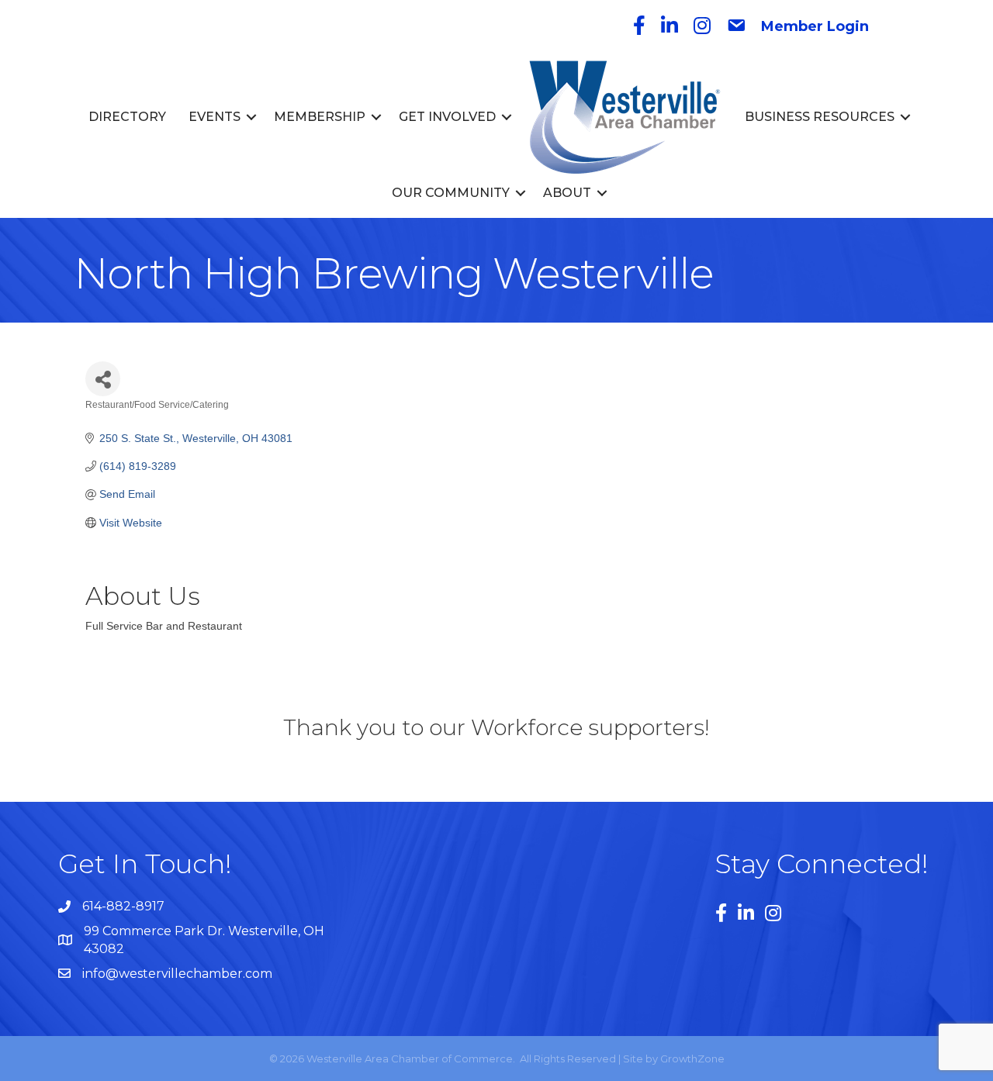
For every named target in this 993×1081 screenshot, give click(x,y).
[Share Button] (102, 378)
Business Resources (819, 116)
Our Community (451, 192)
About (567, 192)
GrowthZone (692, 1058)
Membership (319, 116)
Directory (127, 116)
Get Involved (447, 116)
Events (214, 116)
